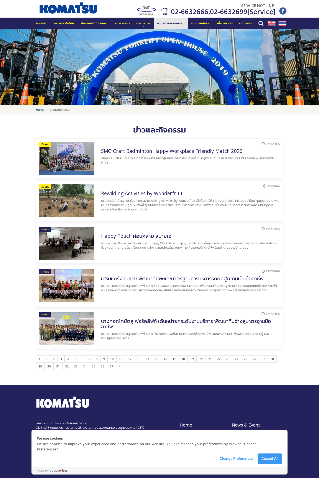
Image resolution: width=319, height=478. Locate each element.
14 (147, 359)
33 (75, 366)
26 (254, 359)
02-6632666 (189, 11)
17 (174, 359)
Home (40, 110)
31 (58, 366)
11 (121, 359)
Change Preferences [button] (236, 458)
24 (236, 359)
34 (84, 366)
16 (165, 359)
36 (102, 366)
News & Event (246, 425)
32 (67, 366)
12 (130, 359)
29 (40, 366)
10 (112, 359)
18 (183, 359)
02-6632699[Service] (243, 11)
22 (218, 359)
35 (93, 366)
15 (156, 359)
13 (138, 359)
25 (245, 359)
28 (272, 359)
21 (210, 359)
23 (227, 359)
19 (192, 359)
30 (49, 366)
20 (201, 359)
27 (263, 359)
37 (111, 366)
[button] (143, 23)
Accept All (269, 458)
